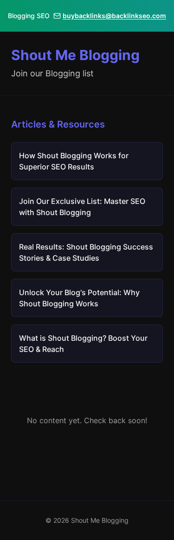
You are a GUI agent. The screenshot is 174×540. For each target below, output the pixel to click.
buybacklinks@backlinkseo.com (114, 16)
